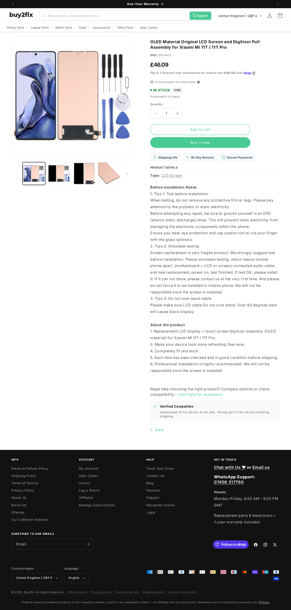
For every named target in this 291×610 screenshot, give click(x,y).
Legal (150, 512)
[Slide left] (16, 174)
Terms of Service (25, 483)
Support (152, 498)
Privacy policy (101, 592)
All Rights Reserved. (49, 592)
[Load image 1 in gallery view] (34, 173)
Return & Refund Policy (29, 468)
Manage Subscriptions (97, 505)
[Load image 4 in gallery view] (109, 173)
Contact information (182, 592)
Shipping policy (154, 592)
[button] (280, 16)
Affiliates (86, 498)
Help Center (88, 476)
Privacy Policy (22, 490)
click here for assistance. (201, 394)
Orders (84, 483)
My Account (88, 468)
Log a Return (89, 490)
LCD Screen (171, 175)
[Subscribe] (88, 544)
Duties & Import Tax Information (175, 82)
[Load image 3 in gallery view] (84, 173)
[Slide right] (127, 174)
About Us (18, 498)
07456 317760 (229, 482)
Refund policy (77, 592)
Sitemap (18, 512)
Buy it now (200, 142)
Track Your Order (160, 468)
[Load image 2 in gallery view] (59, 173)
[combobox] (118, 15)
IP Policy (263, 602)
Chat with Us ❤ (230, 467)
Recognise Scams (160, 505)
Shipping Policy (23, 476)
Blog (149, 483)
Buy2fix (29, 592)
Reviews (153, 490)
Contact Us (155, 476)
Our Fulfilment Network (30, 520)
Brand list (19, 505)
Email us (261, 467)
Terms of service (127, 592)
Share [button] (159, 430)
